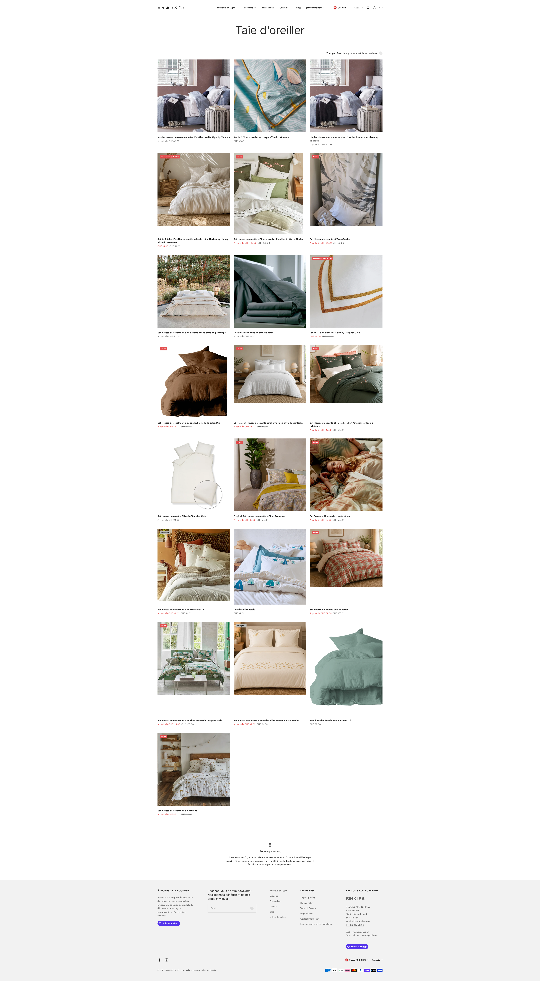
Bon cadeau (268, 7)
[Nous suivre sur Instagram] (166, 960)
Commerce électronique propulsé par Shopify (196, 970)
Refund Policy (306, 902)
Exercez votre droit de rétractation (316, 924)
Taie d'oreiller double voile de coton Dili (330, 720)
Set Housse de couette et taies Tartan (329, 609)
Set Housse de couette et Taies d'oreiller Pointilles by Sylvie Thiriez (268, 239)
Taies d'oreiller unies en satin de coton (253, 332)
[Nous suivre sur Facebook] (159, 960)
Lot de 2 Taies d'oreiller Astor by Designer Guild (335, 332)
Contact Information (309, 918)
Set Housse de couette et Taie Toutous (177, 810)
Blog (298, 7)
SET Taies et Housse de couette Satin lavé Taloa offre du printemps (268, 422)
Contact (283, 7)
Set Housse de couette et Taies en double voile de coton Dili (189, 422)
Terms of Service (308, 908)
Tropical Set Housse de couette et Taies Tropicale (259, 516)
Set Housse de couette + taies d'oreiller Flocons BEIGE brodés (266, 720)
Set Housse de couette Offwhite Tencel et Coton (182, 516)
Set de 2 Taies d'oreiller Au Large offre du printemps (261, 137)
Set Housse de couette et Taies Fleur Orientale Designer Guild (190, 720)
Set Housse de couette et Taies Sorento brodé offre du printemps (192, 332)
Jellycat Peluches (314, 7)
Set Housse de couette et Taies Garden (330, 239)
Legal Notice (306, 913)
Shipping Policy (307, 897)
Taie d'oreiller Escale (244, 609)
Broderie (248, 7)
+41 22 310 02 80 (355, 924)
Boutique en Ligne (226, 7)
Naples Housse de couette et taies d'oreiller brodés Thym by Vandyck (194, 137)
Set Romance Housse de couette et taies (330, 516)
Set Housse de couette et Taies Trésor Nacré (181, 609)
